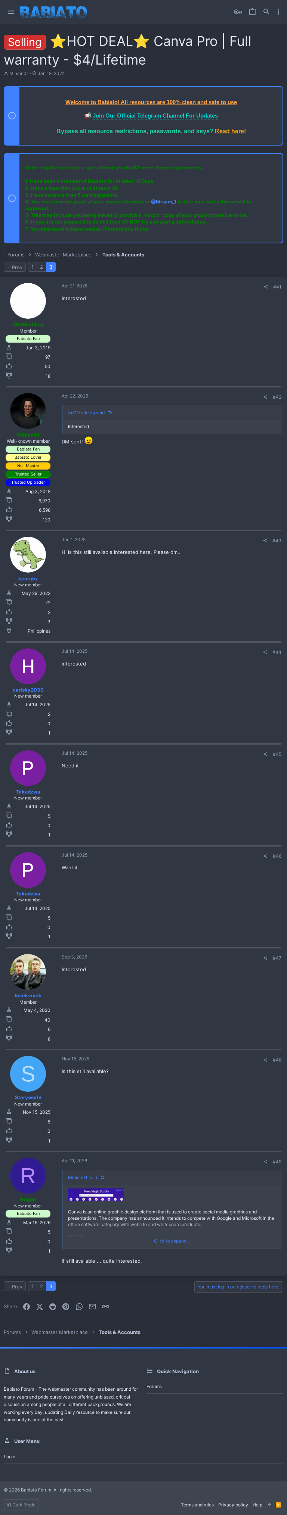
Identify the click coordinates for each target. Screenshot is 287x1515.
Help (257, 1505)
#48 (277, 1060)
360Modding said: (87, 412)
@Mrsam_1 (163, 202)
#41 (277, 287)
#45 (277, 754)
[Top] (269, 1505)
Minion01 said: (83, 1177)
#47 (277, 958)
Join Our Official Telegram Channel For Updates (155, 115)
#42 (277, 397)
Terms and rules (197, 1505)
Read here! (230, 131)
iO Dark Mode (21, 1505)
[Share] (266, 287)
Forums (154, 1386)
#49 (277, 1162)
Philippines (39, 631)
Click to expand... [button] (172, 1241)
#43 (276, 540)
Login (9, 1456)
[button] (11, 12)
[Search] (266, 12)
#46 (277, 856)
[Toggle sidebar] (278, 12)
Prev (17, 267)
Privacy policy (233, 1505)
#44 (276, 652)
